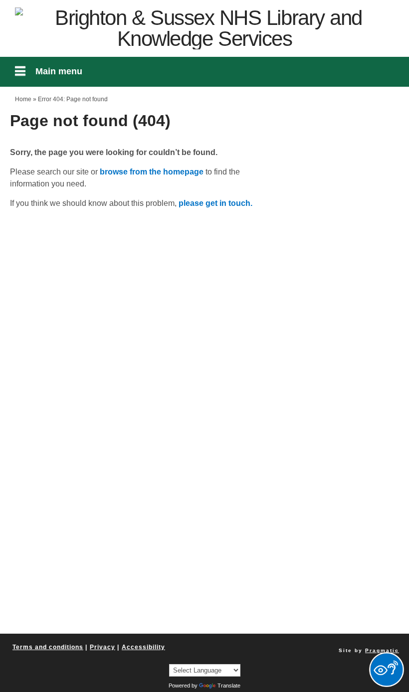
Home (23, 99)
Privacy (102, 647)
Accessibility (143, 647)
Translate (228, 686)
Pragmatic (382, 650)
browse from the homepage (152, 172)
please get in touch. (215, 203)
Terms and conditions (47, 647)
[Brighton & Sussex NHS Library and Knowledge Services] (204, 28)
